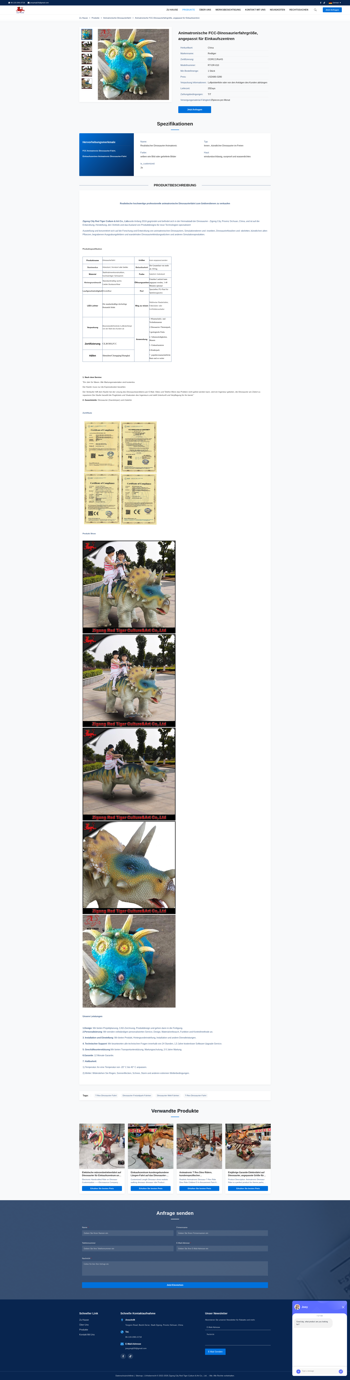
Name (85, 1227)
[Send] (341, 1372)
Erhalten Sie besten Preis (102, 1188)
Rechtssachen (298, 10)
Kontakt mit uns (255, 10)
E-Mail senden (215, 1352)
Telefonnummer (89, 1243)
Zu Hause (172, 10)
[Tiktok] (324, 3)
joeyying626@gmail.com (39, 3)
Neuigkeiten (277, 10)
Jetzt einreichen (175, 1285)
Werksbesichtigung (228, 10)
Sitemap (139, 1376)
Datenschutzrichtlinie (124, 1376)
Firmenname (181, 1227)
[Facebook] (321, 3)
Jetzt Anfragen (332, 10)
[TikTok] (130, 1356)
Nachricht (86, 1258)
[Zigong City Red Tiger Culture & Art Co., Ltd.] (23, 10)
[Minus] (343, 1307)
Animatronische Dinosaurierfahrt (117, 18)
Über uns (205, 10)
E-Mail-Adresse (183, 1243)
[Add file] (298, 1372)
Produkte (188, 10)
